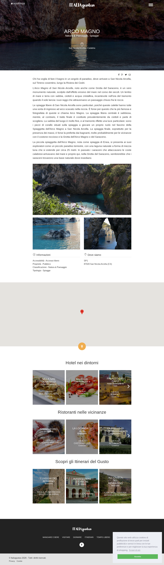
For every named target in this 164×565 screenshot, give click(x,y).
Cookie (19, 561)
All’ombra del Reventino (115, 481)
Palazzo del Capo (115, 382)
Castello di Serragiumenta (117, 431)
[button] (82, 312)
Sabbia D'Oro (49, 430)
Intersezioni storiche (82, 481)
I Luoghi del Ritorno (48, 481)
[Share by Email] (130, 75)
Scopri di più (134, 550)
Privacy (12, 561)
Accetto (137, 557)
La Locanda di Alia (82, 431)
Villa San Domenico (49, 381)
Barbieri (82, 381)
